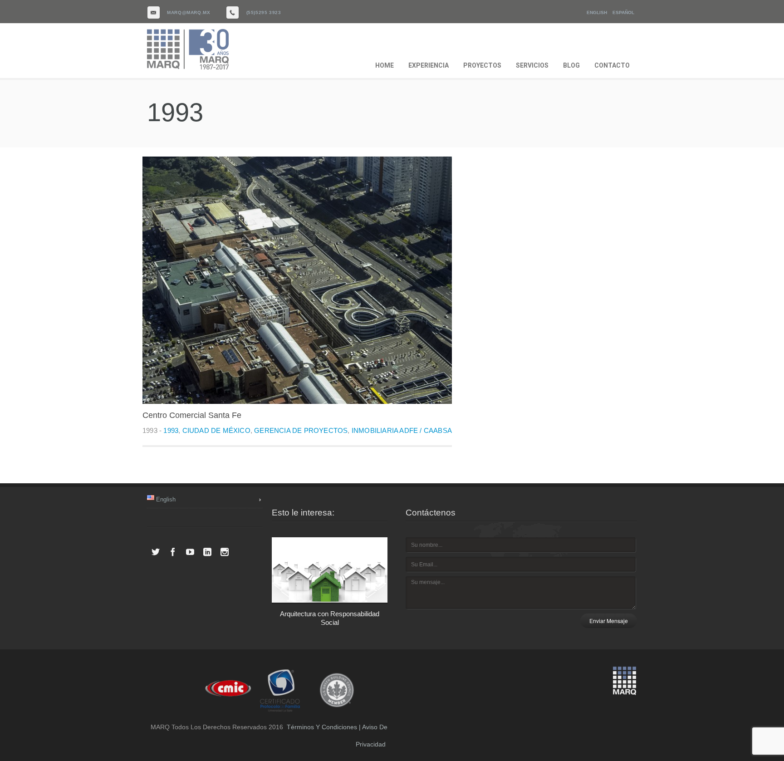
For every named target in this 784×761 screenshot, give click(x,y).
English (597, 12)
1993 (170, 430)
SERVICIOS (532, 65)
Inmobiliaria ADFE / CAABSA (402, 430)
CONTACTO (612, 65)
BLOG (571, 65)
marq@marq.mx (188, 12)
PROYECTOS (482, 65)
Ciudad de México (216, 430)
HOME (384, 65)
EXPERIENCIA (428, 65)
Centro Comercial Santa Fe (191, 415)
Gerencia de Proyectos (301, 430)
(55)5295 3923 (263, 12)
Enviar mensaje (608, 620)
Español (623, 12)
